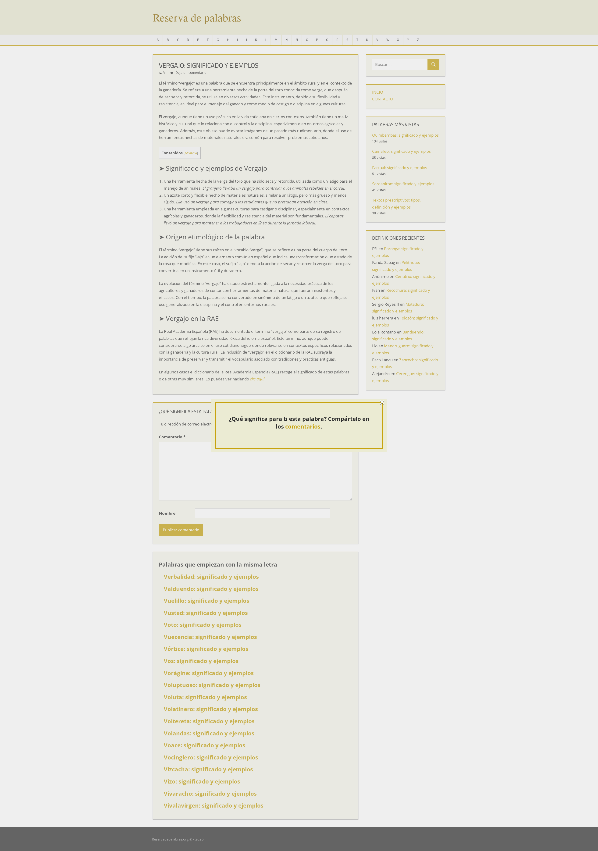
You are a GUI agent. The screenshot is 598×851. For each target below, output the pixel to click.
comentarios (302, 426)
